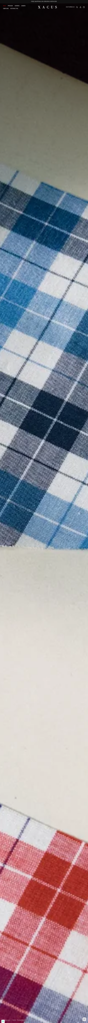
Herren (17, 5)
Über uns (6, 8)
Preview (10, 5)
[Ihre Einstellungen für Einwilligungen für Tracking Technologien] (3, 1021)
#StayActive (14, 8)
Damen (23, 5)
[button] (70, 7)
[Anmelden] (80, 7)
